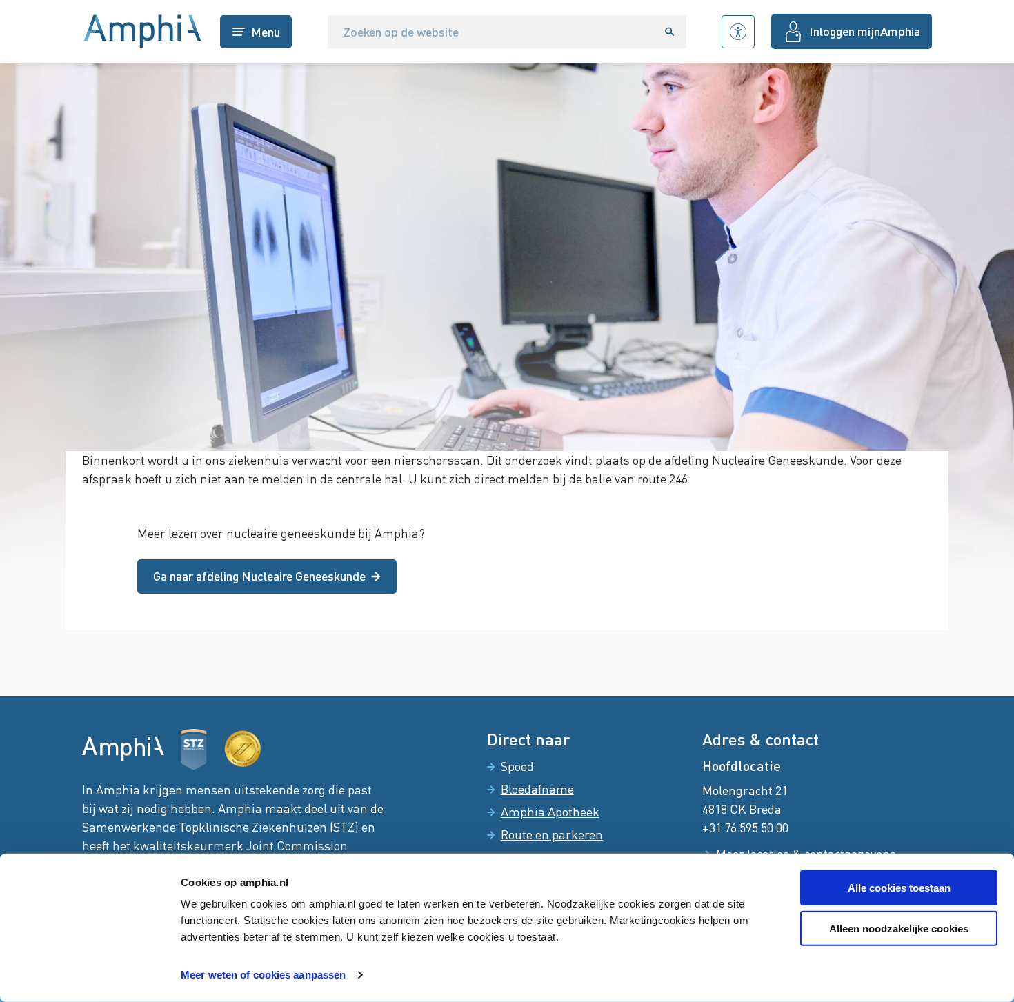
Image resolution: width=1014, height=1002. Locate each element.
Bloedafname (537, 788)
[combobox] (490, 31)
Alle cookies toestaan (899, 888)
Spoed (517, 766)
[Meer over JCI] (242, 749)
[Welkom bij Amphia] (142, 31)
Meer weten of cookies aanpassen (263, 975)
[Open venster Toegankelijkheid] (738, 31)
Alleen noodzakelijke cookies (898, 928)
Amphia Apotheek (550, 811)
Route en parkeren (552, 834)
